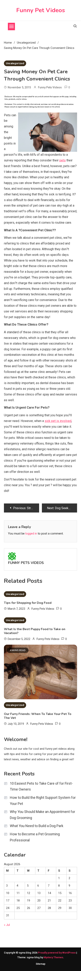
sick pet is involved (58, 421)
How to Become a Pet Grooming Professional (35, 837)
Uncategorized (15, 63)
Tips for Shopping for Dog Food (28, 603)
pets (62, 160)
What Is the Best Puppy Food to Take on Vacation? (34, 631)
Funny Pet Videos (40, 10)
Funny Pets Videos (50, 87)
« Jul (7, 925)
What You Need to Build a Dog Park (36, 826)
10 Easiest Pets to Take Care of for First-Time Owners (41, 786)
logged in (31, 533)
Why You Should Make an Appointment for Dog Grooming (42, 815)
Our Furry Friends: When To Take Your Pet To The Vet (37, 716)
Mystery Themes (53, 957)
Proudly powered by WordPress (57, 952)
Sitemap (40, 963)
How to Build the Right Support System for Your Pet (43, 800)
